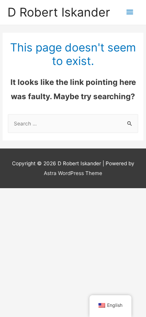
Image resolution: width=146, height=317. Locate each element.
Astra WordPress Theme (73, 173)
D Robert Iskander (58, 12)
